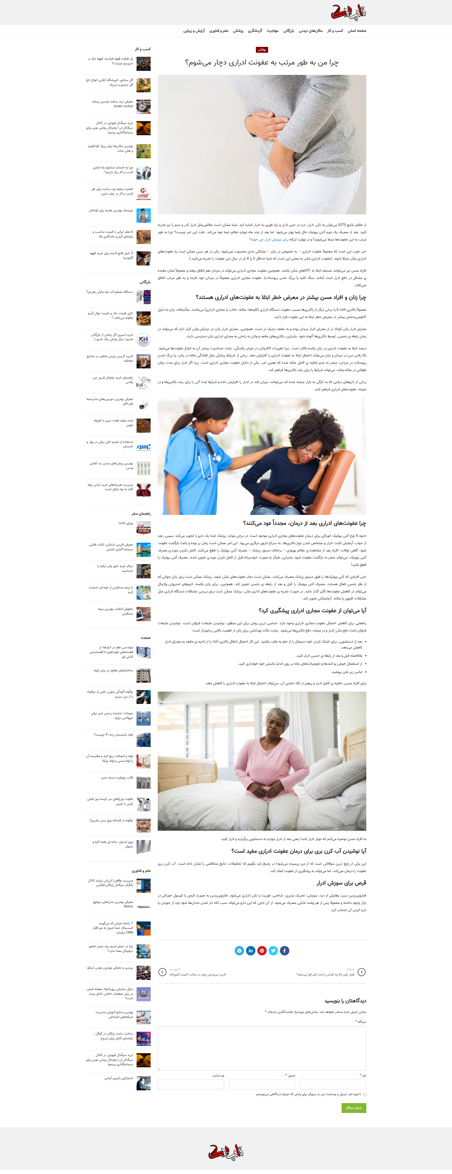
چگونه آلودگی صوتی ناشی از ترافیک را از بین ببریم (110, 694)
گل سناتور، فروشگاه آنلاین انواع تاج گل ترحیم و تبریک (109, 83)
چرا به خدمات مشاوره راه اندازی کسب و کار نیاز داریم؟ (113, 170)
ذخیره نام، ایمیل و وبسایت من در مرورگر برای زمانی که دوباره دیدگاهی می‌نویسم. (308, 1094)
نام (363, 1075)
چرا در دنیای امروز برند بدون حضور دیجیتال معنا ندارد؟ (111, 949)
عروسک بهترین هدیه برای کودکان (111, 210)
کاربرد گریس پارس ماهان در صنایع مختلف (110, 359)
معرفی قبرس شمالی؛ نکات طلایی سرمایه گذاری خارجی (111, 547)
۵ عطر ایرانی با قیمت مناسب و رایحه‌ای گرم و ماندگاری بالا (113, 234)
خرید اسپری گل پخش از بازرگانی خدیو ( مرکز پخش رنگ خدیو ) (112, 337)
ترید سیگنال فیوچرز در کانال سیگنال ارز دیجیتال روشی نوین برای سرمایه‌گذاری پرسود (109, 128)
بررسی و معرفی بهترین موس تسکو (110, 967)
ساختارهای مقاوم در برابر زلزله (113, 670)
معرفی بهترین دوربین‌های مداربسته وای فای (110, 402)
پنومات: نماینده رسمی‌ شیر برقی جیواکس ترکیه (112, 716)
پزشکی (262, 50)
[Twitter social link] (273, 950)
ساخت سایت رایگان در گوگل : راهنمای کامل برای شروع (113, 1036)
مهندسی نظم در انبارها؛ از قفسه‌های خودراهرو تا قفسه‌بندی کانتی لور (111, 652)
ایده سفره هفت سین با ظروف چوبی (113, 423)
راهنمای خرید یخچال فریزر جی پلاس (113, 380)
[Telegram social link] (239, 950)
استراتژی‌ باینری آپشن (119, 1078)
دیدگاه (360, 1022)
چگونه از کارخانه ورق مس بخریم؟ (111, 820)
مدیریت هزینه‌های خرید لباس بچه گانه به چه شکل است (110, 487)
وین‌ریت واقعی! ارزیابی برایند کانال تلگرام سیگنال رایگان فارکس (110, 883)
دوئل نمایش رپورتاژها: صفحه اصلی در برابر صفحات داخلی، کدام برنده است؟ (110, 994)
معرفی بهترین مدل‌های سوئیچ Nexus (113, 904)
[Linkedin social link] (250, 950)
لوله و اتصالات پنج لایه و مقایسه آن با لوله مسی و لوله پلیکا (109, 759)
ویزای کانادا (126, 523)
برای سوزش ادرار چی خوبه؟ (269, 239)
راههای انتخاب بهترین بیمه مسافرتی (115, 611)
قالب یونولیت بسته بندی (117, 777)
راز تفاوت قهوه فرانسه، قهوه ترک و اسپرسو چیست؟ (111, 61)
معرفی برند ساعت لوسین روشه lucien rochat (112, 104)
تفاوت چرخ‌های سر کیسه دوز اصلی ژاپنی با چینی (110, 802)
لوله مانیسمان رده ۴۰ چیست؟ (113, 735)
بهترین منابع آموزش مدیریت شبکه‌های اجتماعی (114, 1015)
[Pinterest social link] (262, 950)
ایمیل (290, 1075)
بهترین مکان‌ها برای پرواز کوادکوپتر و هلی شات (110, 149)
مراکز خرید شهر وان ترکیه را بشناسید (115, 569)
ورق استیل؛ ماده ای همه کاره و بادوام (113, 844)
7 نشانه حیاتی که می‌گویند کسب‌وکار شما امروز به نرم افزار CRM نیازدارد (113, 928)
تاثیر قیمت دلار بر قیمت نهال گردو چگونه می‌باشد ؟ (110, 316)
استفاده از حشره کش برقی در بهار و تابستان (110, 444)
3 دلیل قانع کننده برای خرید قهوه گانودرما (111, 256)
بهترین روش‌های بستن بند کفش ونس (111, 466)
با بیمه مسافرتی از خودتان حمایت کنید (111, 590)
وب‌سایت (218, 1075)
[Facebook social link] (284, 950)
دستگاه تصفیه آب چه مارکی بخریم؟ (109, 292)
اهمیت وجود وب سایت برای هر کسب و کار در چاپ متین (112, 191)
